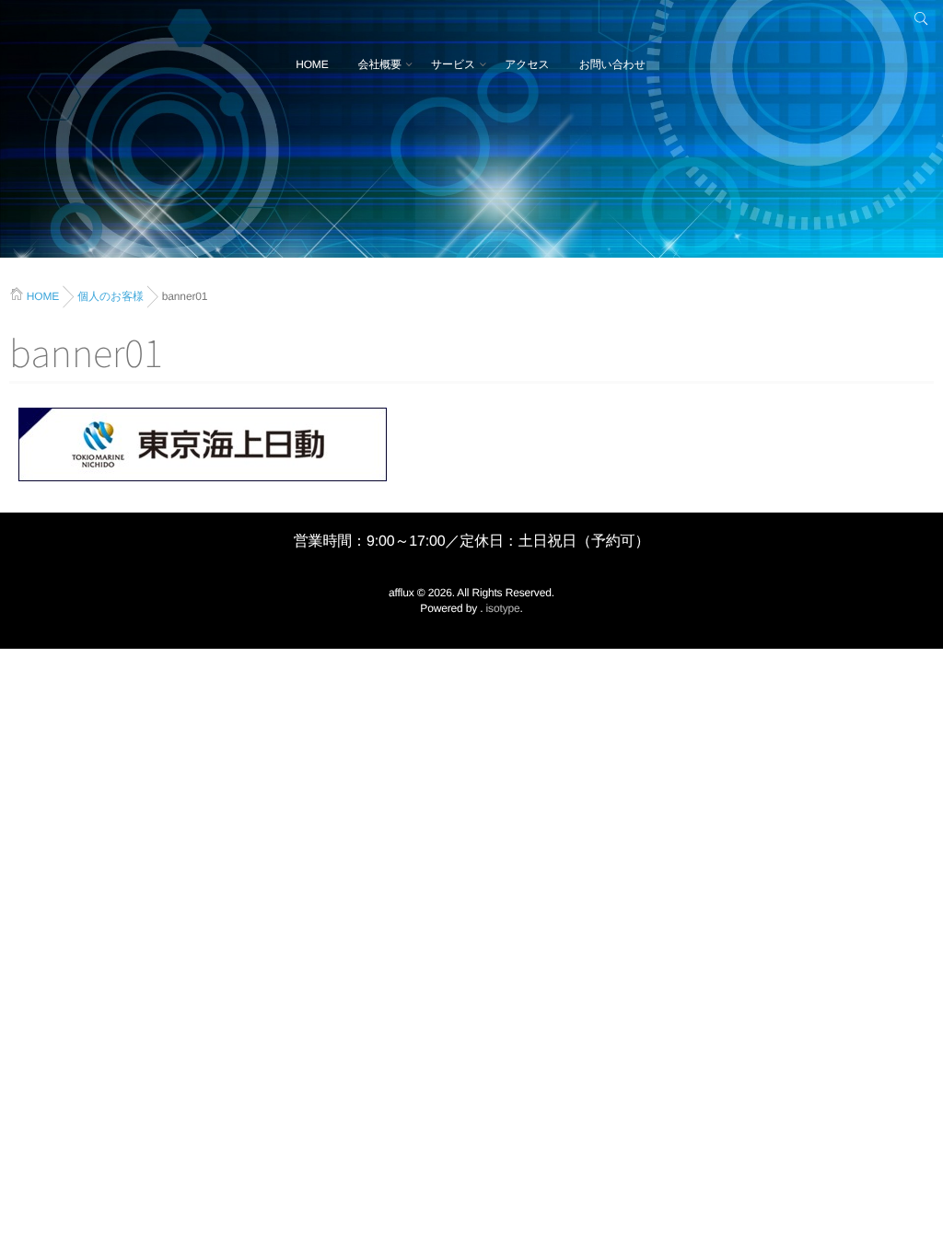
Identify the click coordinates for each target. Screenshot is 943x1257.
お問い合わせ (612, 64)
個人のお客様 (110, 296)
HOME (312, 64)
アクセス (527, 64)
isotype (503, 608)
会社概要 (380, 64)
